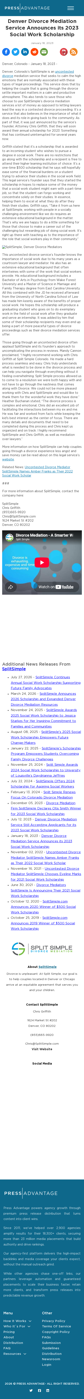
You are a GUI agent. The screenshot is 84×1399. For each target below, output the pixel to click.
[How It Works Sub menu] (30, 1321)
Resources (12, 1353)
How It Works (14, 1321)
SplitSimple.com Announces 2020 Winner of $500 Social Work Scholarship (43, 907)
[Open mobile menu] (70, 8)
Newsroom (51, 1359)
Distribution (13, 1343)
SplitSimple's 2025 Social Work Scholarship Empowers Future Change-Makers (46, 737)
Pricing (9, 1332)
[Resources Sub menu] (24, 1353)
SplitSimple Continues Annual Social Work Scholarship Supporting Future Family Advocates (46, 683)
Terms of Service (56, 1326)
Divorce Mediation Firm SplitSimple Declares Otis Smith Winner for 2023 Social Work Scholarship (46, 808)
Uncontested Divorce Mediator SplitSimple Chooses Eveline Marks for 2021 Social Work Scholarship (46, 874)
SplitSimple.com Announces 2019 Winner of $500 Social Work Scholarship (43, 923)
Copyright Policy (56, 1332)
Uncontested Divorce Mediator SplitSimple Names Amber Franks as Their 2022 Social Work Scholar (37, 471)
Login (46, 1364)
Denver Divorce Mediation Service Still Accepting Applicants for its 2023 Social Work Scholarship (44, 825)
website (8, 459)
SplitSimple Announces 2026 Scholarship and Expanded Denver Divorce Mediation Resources (43, 699)
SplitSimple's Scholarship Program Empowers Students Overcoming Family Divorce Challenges (46, 754)
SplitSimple (14, 669)
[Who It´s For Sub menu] (29, 1326)
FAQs (46, 1337)
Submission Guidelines (51, 1346)
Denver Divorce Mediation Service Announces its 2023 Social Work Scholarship (41, 841)
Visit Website (42, 1049)
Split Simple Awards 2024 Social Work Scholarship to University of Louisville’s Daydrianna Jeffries (46, 770)
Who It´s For (14, 1326)
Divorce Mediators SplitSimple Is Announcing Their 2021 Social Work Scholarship (45, 890)
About (8, 1337)
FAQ (7, 1348)
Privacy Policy (53, 1321)
